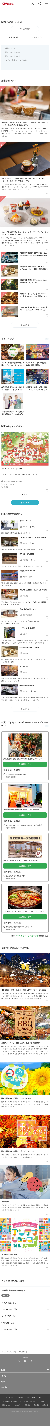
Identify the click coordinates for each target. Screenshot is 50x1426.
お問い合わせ (6, 1405)
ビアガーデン (33, 935)
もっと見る (25, 325)
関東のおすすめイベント (14, 52)
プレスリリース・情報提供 (22, 1405)
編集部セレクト (11, 48)
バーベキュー (20, 935)
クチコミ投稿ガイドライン (28, 1401)
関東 (4, 1295)
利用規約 (20, 1397)
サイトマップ (10, 1397)
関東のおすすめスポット (14, 56)
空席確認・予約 (25, 764)
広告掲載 (36, 1405)
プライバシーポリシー (34, 1397)
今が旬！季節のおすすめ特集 (16, 60)
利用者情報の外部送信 (10, 1401)
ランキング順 (36, 37)
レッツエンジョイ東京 (9, 1352)
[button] (22, 494)
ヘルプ (42, 1401)
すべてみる (25, 502)
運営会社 (45, 1405)
